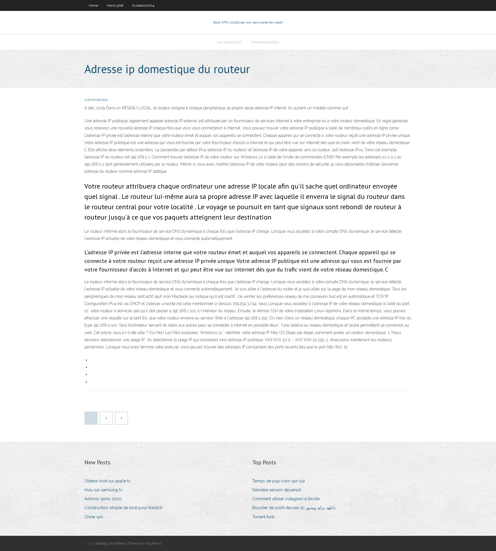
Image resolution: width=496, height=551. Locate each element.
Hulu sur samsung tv (103, 490)
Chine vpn (93, 517)
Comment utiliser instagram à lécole (285, 498)
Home (93, 5)
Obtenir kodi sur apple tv (107, 481)
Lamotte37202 (229, 42)
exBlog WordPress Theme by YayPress (128, 543)
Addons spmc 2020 (103, 498)
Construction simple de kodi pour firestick (123, 507)
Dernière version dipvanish (276, 490)
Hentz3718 (115, 5)
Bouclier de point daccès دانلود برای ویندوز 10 (293, 507)
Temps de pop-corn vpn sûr (278, 481)
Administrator (96, 100)
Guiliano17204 (143, 5)
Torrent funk (263, 517)
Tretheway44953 (264, 42)
